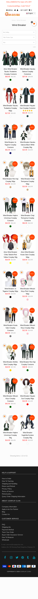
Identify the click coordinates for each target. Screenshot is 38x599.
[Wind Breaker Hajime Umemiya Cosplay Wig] (10, 422)
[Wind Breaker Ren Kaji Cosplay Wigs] (10, 168)
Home (14, 20)
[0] (34, 24)
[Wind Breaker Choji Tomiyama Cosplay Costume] (27, 205)
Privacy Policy (7, 489)
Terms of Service (8, 491)
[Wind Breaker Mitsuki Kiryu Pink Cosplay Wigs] (27, 278)
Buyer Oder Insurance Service (12, 535)
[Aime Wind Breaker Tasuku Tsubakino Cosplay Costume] (10, 58)
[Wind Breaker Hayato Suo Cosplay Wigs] (27, 385)
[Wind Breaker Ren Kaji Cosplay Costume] (27, 351)
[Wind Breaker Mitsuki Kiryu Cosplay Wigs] (27, 315)
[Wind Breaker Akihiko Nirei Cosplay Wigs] (10, 351)
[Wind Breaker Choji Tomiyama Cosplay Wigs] (27, 168)
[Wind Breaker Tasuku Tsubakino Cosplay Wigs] (10, 95)
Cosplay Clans (25, 571)
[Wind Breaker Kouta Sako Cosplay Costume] (10, 315)
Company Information (9, 507)
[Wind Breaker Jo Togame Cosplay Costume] (10, 132)
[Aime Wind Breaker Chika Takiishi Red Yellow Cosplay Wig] (10, 241)
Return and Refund (8, 486)
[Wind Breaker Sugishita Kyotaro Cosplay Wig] (27, 422)
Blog (3, 512)
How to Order (6, 478)
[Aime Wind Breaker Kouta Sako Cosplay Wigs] (27, 241)
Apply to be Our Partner (10, 509)
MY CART (26, 10)
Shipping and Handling (9, 484)
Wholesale (5, 540)
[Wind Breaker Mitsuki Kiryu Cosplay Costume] (10, 385)
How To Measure (8, 537)
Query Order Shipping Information (13, 496)
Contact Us (6, 514)
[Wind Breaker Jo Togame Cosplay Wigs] (10, 278)
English (30, 13)
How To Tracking (7, 481)
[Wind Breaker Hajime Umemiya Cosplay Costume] (10, 205)
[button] (27, 110)
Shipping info (6, 527)
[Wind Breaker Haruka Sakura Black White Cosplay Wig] (27, 132)
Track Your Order (8, 532)
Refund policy (6, 494)
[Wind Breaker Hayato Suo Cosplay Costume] (27, 95)
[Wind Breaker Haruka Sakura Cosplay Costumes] (27, 58)
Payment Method (8, 530)
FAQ (3, 524)
